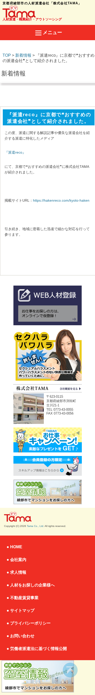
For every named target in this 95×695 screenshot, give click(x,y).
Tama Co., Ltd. (35, 526)
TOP (7, 55)
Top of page (70, 670)
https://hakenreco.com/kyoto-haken (61, 200)
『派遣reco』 (15, 152)
